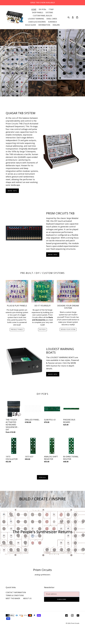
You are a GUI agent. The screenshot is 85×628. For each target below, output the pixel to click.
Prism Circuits (75, 623)
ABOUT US (27, 598)
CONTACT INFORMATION (16, 592)
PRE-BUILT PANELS (17, 329)
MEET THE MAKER (13, 598)
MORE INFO (12, 191)
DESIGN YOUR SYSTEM (68, 329)
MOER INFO (52, 374)
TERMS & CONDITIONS (15, 595)
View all (42, 477)
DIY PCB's (42, 329)
